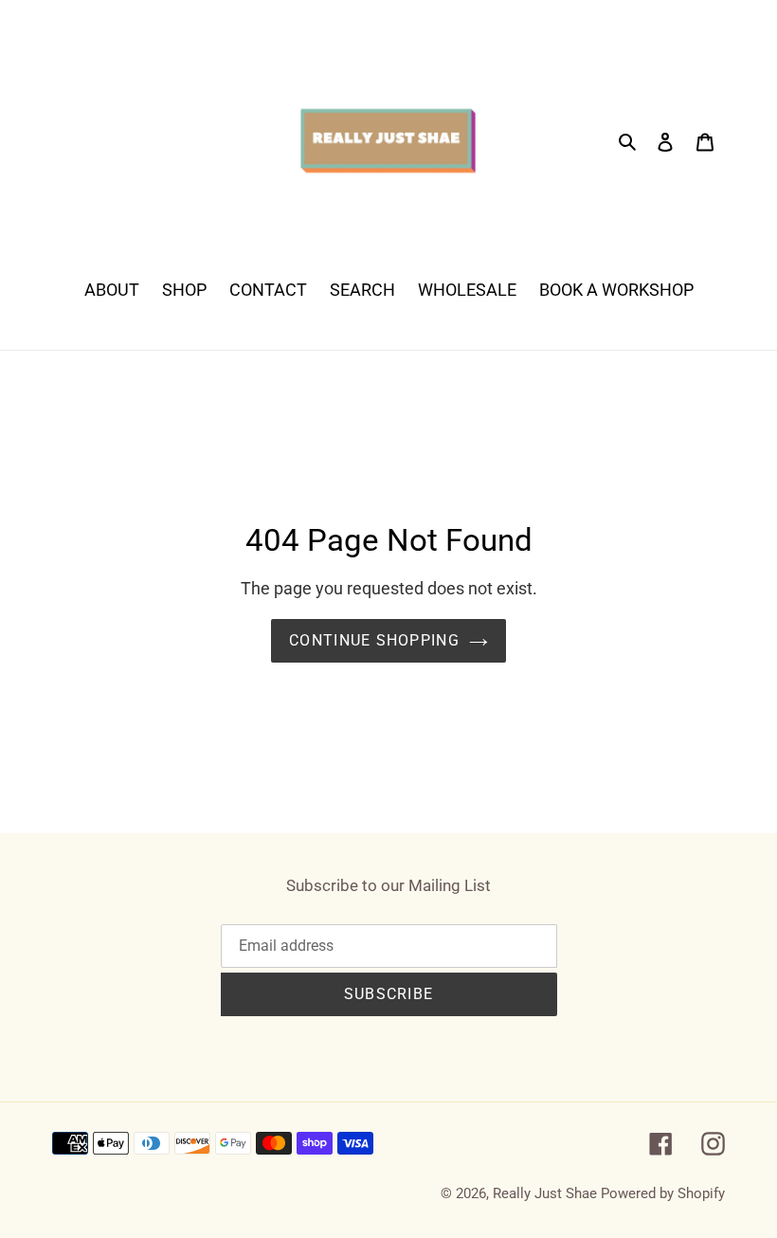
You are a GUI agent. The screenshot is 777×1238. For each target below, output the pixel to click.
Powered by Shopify (663, 1193)
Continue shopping (374, 640)
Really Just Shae (545, 1193)
